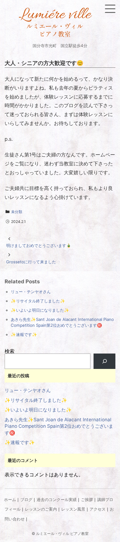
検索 (9, 351)
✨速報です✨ (24, 334)
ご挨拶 (87, 499)
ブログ (26, 499)
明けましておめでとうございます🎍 (38, 245)
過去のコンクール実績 (57, 499)
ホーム (10, 499)
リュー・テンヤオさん (31, 291)
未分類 (16, 211)
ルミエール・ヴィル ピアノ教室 (62, 533)
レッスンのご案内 (41, 509)
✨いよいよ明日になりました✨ (40, 310)
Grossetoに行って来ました (31, 261)
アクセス (98, 509)
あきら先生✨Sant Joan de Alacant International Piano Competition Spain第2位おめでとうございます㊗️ (59, 426)
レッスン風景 (73, 509)
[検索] (104, 361)
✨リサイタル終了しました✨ (38, 300)
